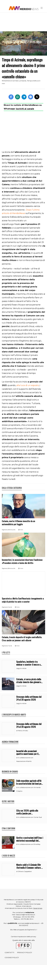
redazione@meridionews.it (25, 915)
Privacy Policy (24, 952)
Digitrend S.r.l (32, 930)
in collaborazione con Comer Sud (30, 817)
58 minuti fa (11, 568)
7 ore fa (10, 645)
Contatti (9, 952)
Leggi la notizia (21, 668)
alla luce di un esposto (27, 385)
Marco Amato (23, 730)
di (17, 730)
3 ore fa (10, 607)
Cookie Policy (12, 957)
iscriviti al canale (25, 109)
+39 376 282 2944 (26, 919)
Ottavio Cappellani (25, 871)
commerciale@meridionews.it (28, 923)
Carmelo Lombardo (19, 81)
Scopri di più (37, 908)
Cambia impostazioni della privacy (23, 936)
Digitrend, (5, 529)
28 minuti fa (11, 529)
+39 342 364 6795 (27, 917)
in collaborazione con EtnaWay (29, 844)
